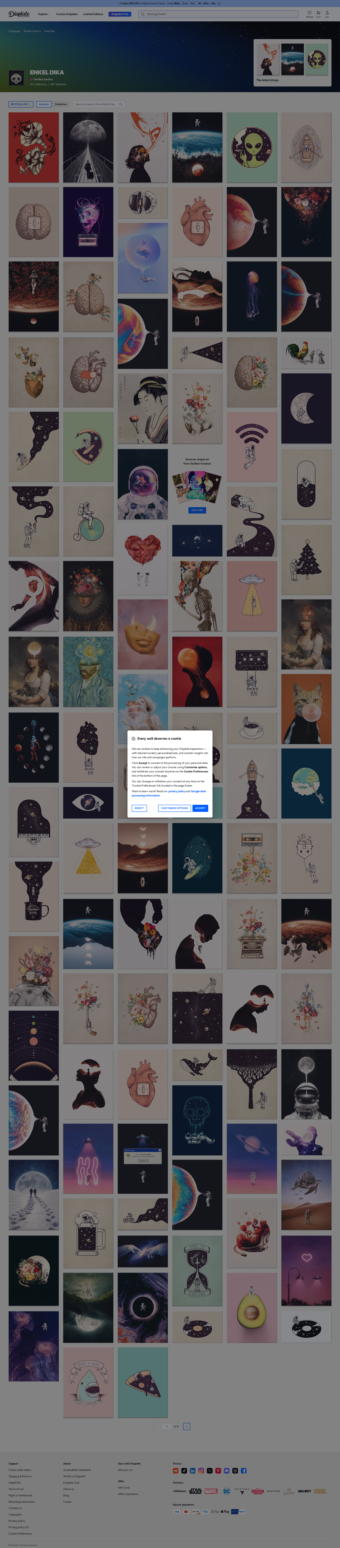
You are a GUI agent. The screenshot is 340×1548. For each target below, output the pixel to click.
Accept (200, 808)
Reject (139, 808)
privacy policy (176, 791)
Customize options (174, 808)
